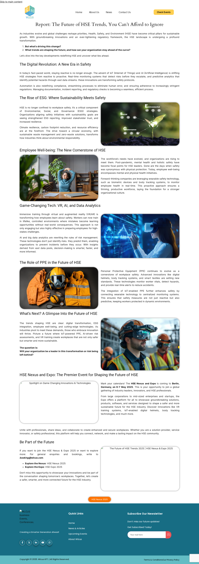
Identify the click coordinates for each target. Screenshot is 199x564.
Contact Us (125, 12)
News (109, 12)
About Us (94, 12)
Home (79, 12)
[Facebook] (22, 542)
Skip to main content (11, 1)
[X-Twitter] (29, 542)
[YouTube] (42, 542)
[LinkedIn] (36, 542)
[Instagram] (49, 542)
